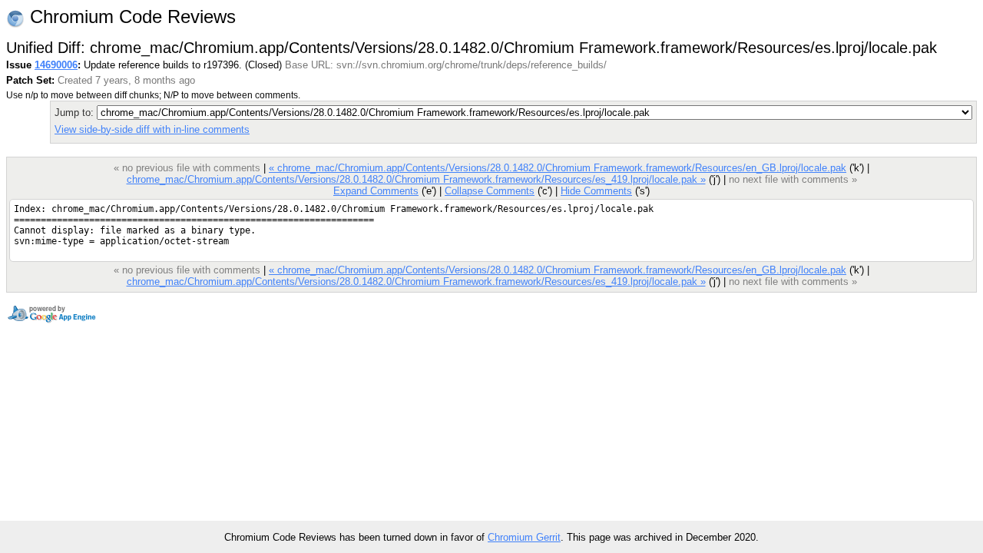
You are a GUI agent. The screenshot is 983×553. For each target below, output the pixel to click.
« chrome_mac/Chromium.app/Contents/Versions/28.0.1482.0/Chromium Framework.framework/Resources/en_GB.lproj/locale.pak (557, 168)
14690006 (56, 65)
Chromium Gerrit (524, 537)
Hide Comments (596, 191)
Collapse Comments (490, 191)
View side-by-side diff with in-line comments (152, 129)
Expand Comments (376, 191)
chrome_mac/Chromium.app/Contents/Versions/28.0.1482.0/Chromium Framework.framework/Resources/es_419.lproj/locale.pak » (416, 179)
